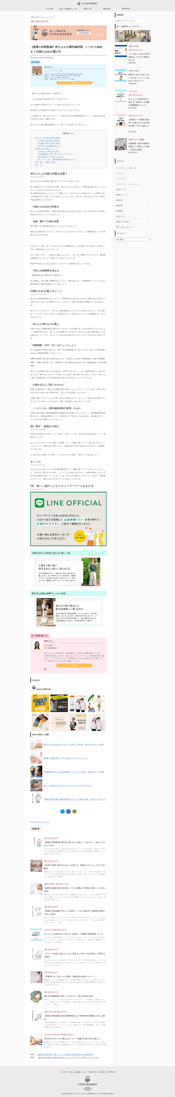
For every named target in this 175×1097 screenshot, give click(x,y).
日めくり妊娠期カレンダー (68, 9)
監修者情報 (74, 82)
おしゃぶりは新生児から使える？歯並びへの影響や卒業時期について (73, 934)
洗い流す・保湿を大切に (45, 162)
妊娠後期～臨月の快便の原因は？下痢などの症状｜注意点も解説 (139, 146)
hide (71, 133)
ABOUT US (87, 9)
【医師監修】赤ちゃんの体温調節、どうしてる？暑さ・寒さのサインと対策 (73, 772)
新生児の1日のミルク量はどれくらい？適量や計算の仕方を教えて (72, 1039)
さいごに (39, 165)
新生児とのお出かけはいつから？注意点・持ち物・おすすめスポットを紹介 (73, 744)
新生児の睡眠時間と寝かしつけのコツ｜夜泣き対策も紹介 (69, 996)
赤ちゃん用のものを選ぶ (48, 152)
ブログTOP (49, 9)
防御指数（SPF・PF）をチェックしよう (55, 154)
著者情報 (74, 665)
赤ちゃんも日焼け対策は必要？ (48, 138)
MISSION (106, 9)
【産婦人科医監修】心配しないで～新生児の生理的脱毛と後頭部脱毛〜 (65, 1055)
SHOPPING (126, 9)
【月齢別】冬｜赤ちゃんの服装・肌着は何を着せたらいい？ (69, 976)
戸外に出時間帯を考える (48, 146)
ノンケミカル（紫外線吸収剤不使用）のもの (56, 159)
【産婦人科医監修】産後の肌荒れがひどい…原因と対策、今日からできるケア (74, 799)
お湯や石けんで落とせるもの (50, 157)
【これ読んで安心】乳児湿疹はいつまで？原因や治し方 (139, 57)
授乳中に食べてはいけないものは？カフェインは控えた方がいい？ (139, 78)
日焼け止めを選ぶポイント (46, 149)
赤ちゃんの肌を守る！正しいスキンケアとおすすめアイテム (67, 786)
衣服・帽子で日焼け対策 (48, 143)
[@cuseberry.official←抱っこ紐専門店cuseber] (78, 703)
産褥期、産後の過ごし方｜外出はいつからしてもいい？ (65, 758)
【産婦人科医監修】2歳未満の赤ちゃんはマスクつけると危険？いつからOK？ (68, 1057)
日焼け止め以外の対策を (48, 141)
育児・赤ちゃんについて (41, 822)
